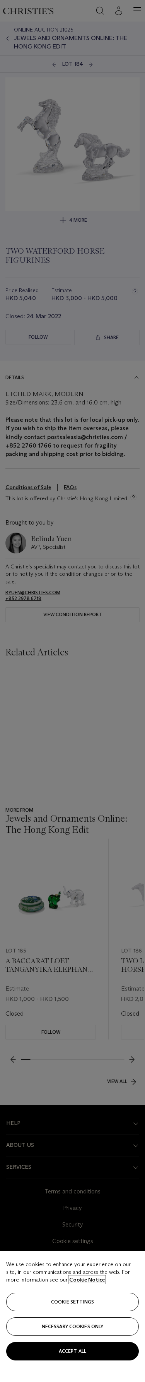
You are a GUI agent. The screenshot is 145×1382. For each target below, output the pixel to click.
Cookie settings (72, 1302)
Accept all (72, 1351)
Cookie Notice (87, 1279)
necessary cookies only (73, 1326)
